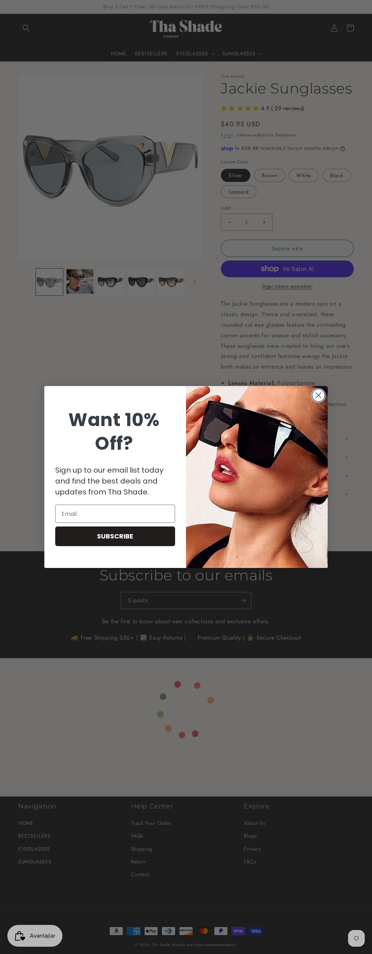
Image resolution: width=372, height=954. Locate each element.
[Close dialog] (318, 395)
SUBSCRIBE (115, 536)
